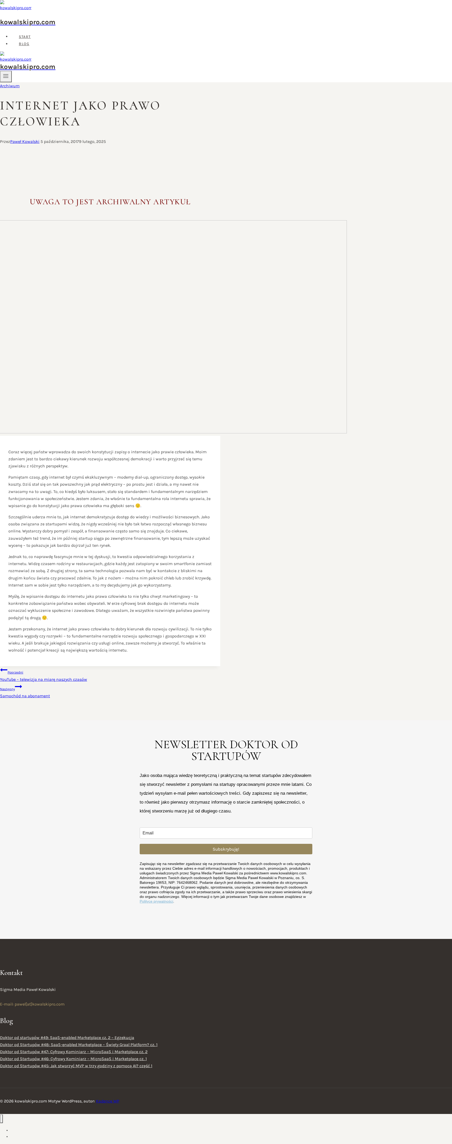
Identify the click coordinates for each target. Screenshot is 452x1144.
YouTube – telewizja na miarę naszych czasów (43, 676)
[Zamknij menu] (1, 1118)
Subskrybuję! (226, 849)
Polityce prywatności (156, 901)
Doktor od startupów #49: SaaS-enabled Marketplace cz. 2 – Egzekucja (67, 1037)
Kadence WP (107, 1101)
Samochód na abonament (25, 692)
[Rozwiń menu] (6, 76)
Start (25, 36)
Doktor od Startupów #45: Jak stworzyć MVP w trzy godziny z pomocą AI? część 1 (76, 1065)
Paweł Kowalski (24, 141)
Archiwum (10, 85)
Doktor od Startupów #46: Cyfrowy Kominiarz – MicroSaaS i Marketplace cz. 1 (73, 1058)
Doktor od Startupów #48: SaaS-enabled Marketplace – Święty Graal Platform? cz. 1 (78, 1044)
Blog (24, 44)
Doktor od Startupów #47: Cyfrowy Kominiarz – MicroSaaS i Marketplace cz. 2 (74, 1051)
